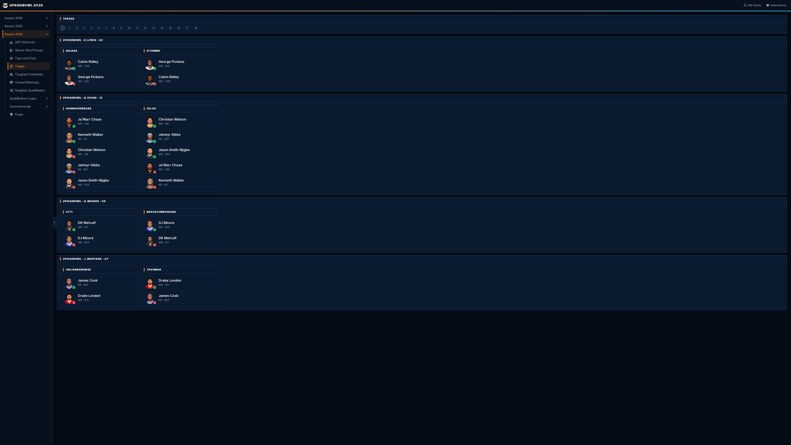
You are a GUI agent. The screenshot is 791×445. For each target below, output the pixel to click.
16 (178, 27)
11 (137, 27)
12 (145, 27)
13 (153, 27)
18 (195, 27)
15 (170, 27)
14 (162, 27)
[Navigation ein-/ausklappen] (54, 222)
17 (187, 27)
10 (129, 27)
